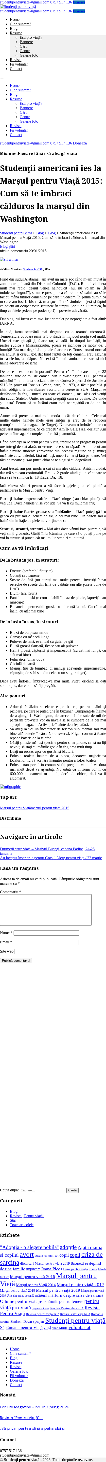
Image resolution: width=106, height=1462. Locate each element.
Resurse (16, 33)
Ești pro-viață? (31, 37)
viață (47, 1327)
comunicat (51, 1255)
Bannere (26, 42)
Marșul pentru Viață (15, 808)
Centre (25, 51)
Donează (79, 2)
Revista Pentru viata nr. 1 (67, 1308)
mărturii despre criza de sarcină (75, 1295)
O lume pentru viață (18, 1301)
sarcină (4, 1321)
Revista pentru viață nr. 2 (42, 1314)
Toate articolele (22, 1225)
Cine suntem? (20, 24)
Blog (14, 28)
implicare (33, 1269)
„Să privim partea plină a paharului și (32, 1428)
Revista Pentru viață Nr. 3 (75, 1314)
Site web (7, 951)
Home (14, 19)
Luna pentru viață (75, 1269)
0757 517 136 (61, 2)
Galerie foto (29, 55)
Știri (12, 246)
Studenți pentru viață (75, 1320)
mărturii (41, 1295)
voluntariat (79, 1327)
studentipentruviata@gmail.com (24, 2)
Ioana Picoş (51, 1268)
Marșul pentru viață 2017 (80, 1284)
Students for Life (33, 269)
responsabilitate (40, 1308)
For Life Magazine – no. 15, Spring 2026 (34, 1407)
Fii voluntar (19, 64)
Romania (97, 1314)
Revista (15, 60)
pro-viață (21, 1308)
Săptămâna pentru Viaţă (21, 1327)
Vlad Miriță (60, 1328)
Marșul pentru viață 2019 (58, 1290)
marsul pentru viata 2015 (50, 808)
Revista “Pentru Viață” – (21, 1417)
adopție (68, 1247)
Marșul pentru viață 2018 (17, 1290)
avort (27, 1254)
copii (64, 1255)
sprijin (38, 1321)
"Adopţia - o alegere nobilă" (29, 1247)
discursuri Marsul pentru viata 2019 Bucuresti (52, 1263)
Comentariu (10, 892)
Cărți (23, 46)
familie (19, 1269)
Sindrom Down (21, 1321)
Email (6, 942)
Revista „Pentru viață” (27, 1216)
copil (75, 1255)
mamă (93, 1269)
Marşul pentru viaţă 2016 (32, 1276)
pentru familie (48, 1302)
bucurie (39, 1255)
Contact (16, 69)
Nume (6, 933)
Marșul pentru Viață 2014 (36, 1285)
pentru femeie (71, 1301)
